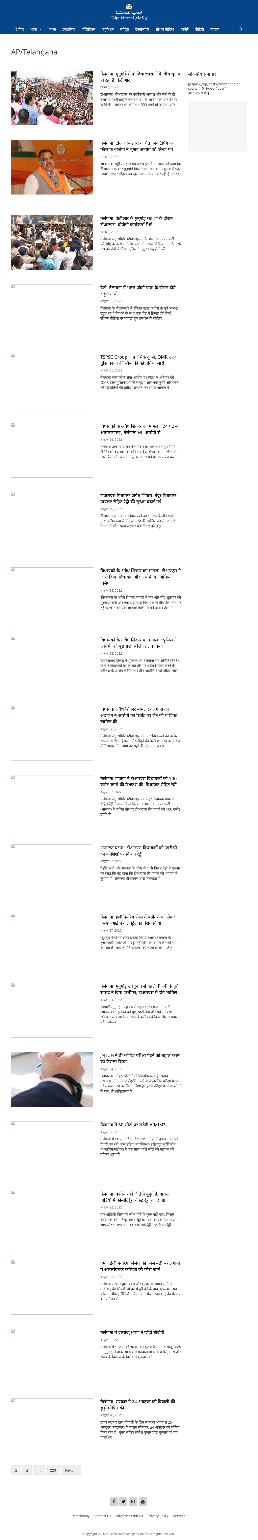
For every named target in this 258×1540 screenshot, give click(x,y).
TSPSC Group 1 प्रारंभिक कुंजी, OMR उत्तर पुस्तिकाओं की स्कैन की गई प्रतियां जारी (138, 360)
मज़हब (214, 29)
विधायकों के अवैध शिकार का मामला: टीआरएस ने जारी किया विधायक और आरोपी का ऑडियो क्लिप (140, 576)
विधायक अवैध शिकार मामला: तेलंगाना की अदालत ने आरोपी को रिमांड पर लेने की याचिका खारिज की (138, 715)
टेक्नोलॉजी (142, 29)
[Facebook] (114, 1501)
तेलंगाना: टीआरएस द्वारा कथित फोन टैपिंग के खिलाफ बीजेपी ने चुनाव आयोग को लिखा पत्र (136, 146)
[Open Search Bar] (241, 29)
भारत (52, 29)
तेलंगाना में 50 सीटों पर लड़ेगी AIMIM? (132, 1125)
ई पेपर (20, 29)
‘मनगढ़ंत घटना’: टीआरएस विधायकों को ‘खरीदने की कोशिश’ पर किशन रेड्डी (138, 850)
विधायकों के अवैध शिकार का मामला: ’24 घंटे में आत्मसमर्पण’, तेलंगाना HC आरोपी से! (139, 429)
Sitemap (179, 1516)
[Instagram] (133, 1501)
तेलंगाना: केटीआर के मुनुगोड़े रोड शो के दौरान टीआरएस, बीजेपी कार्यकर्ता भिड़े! (136, 221)
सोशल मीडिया (165, 29)
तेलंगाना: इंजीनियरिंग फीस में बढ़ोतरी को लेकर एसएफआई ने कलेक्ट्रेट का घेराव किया (137, 920)
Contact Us (102, 1516)
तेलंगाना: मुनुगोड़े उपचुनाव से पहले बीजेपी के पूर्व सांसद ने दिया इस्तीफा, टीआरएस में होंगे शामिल (139, 989)
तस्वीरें (184, 29)
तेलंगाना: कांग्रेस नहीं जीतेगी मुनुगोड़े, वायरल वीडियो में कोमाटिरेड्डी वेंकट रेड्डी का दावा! (135, 1197)
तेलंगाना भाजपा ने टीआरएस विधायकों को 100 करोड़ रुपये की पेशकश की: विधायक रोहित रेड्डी (138, 781)
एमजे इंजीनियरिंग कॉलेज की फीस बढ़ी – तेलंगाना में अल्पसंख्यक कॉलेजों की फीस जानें (140, 1266)
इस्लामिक (68, 29)
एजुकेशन (108, 29)
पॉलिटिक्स (88, 29)
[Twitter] (123, 1501)
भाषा (33, 29)
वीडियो (199, 29)
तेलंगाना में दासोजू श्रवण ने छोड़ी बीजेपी (132, 1332)
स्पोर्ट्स (124, 29)
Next (71, 1470)
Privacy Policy (158, 1516)
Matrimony (81, 1516)
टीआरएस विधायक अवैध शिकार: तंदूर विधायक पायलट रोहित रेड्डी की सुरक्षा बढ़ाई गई (138, 498)
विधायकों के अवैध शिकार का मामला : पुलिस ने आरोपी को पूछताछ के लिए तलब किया (138, 643)
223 (54, 1470)
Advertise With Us (129, 1516)
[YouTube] (143, 1501)
